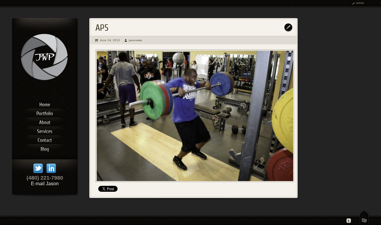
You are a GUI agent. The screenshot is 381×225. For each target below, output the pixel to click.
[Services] (44, 130)
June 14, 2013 (110, 40)
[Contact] (44, 139)
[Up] (364, 217)
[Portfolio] (44, 112)
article (360, 2)
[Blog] (44, 148)
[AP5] (195, 116)
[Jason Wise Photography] (45, 90)
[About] (44, 121)
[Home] (44, 103)
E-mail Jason (45, 183)
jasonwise (135, 40)
